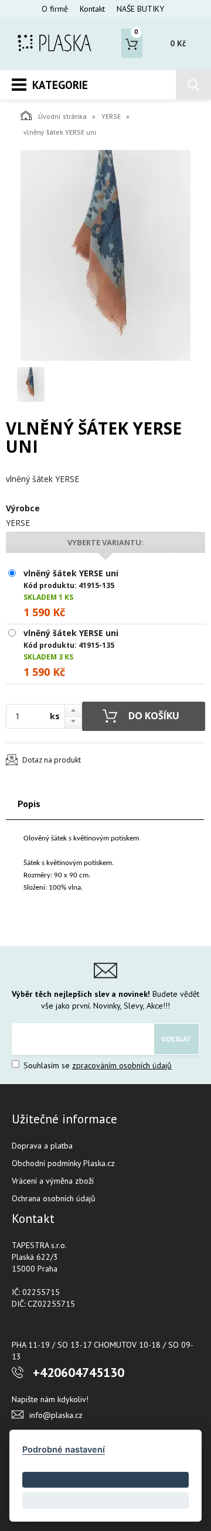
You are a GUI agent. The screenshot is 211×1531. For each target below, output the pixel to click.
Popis (29, 803)
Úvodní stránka (62, 116)
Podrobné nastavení (63, 1449)
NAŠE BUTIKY (140, 9)
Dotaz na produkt (51, 760)
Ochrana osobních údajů (54, 1198)
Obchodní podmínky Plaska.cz (63, 1163)
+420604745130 (78, 1372)
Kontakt (92, 9)
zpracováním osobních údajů (122, 1065)
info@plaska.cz (56, 1415)
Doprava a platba (42, 1145)
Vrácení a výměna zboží (53, 1180)
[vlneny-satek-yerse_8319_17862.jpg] (105, 255)
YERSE (111, 116)
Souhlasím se (96, 1065)
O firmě (55, 9)
